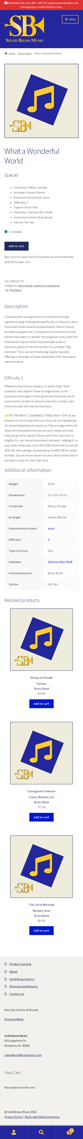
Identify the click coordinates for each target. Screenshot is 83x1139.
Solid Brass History (21, 979)
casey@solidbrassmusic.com (23, 1055)
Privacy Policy (13, 1117)
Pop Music (16, 290)
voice (51, 528)
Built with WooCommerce (42, 1117)
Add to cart (16, 246)
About (13, 971)
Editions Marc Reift (60, 562)
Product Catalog (20, 964)
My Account (14, 1132)
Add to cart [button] (41, 703)
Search (41, 1132)
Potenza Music (14, 1019)
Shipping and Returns (23, 986)
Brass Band (25, 53)
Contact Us (16, 994)
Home (12, 53)
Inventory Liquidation (46, 285)
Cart (63, 1129)
